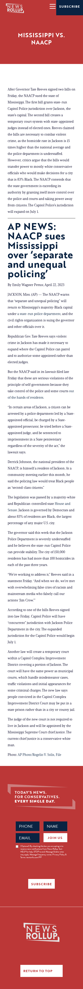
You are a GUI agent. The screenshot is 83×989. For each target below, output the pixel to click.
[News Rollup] (15, 8)
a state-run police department (38, 314)
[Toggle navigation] (52, 6)
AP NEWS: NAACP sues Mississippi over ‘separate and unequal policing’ (40, 250)
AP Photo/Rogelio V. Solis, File (39, 755)
